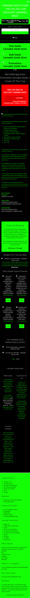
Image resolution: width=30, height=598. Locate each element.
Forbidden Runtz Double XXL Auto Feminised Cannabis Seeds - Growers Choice (21, 290)
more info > (15, 267)
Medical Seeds (8, 515)
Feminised (10, 400)
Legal (5, 527)
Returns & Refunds (10, 487)
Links (5, 534)
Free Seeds (7, 513)
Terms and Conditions (11, 526)
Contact (20, 27)
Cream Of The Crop (7, 196)
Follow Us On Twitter (11, 531)
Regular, (6, 402)
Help (5, 490)
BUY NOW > (27, 21)
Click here (19, 98)
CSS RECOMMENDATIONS (11, 516)
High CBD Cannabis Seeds (9, 209)
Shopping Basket (9, 502)
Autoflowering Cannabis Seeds (11, 204)
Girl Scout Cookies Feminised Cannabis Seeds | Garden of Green (8, 290)
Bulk (11, 405)
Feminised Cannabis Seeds (9, 202)
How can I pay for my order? (13, 500)
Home (15, 70)
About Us (7, 524)
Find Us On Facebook (10, 529)
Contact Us (7, 482)
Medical (5, 405)
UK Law (6, 492)
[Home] (15, 38)
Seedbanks (7, 511)
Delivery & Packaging (10, 485)
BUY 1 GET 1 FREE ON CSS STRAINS (10, 21)
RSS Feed (6, 536)
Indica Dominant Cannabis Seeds (11, 211)
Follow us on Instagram (12, 533)
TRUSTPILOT (7, 540)
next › (18, 359)
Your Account (8, 483)
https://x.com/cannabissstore (11, 577)
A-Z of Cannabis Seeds (10, 509)
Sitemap (6, 538)
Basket (10, 27)
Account (14, 27)
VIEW (8, 300)
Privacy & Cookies (9, 489)
